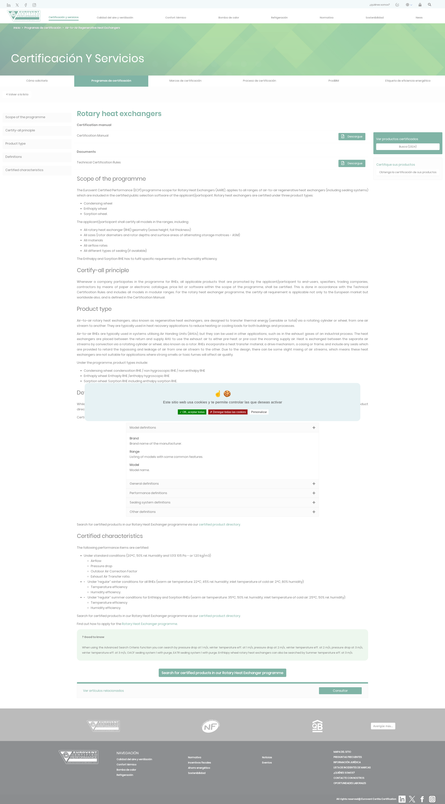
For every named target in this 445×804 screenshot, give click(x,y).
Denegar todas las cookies (229, 411)
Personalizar (259, 411)
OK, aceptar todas (193, 411)
